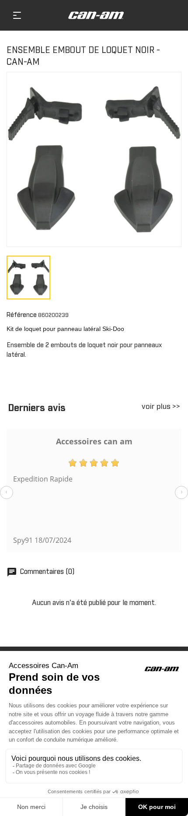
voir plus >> (161, 407)
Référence (22, 315)
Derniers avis (37, 408)
